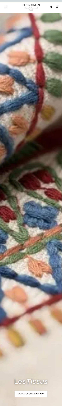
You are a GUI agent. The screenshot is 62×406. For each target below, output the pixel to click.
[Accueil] (31, 7)
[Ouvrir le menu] (5, 7)
